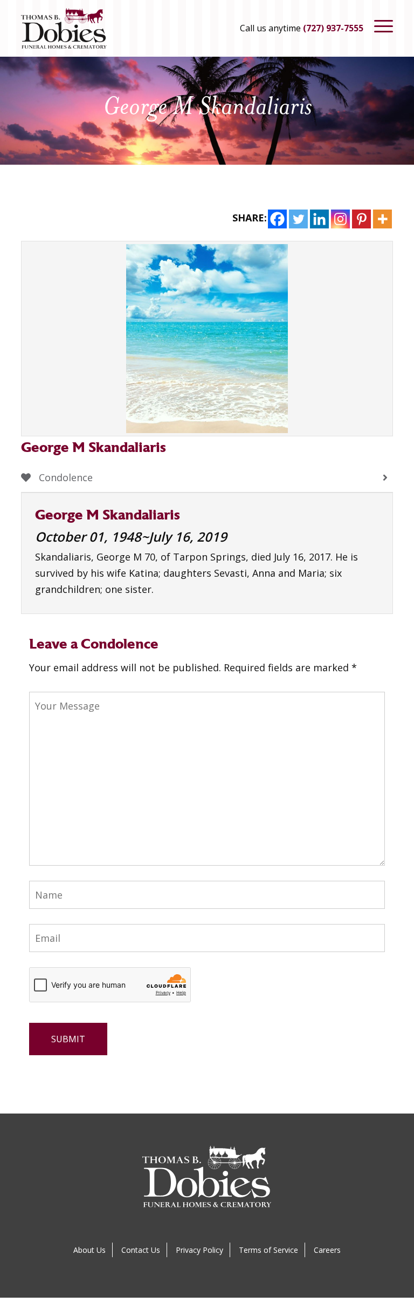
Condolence (64, 477)
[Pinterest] (361, 219)
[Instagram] (340, 219)
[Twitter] (298, 219)
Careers (327, 1250)
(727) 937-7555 (333, 28)
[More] (382, 219)
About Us (89, 1250)
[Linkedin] (319, 219)
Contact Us (140, 1250)
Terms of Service (268, 1250)
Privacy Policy (199, 1250)
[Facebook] (277, 219)
